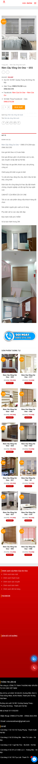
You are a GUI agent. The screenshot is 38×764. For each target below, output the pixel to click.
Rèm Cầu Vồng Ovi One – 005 (10, 548)
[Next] (33, 32)
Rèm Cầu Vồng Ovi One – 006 (28, 410)
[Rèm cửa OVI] (9, 3)
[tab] (19, 135)
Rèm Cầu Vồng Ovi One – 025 (10, 376)
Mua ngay (18, 107)
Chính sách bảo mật (10, 574)
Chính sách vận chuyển (11, 582)
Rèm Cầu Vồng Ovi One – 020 (10, 410)
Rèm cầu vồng (8, 118)
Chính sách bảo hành (10, 585)
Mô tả (4, 135)
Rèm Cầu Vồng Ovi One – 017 (28, 376)
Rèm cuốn (16, 118)
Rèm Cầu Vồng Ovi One (10, 145)
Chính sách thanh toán (11, 578)
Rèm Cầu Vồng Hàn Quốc (18, 65)
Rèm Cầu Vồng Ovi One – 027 (10, 514)
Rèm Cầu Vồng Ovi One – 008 (28, 548)
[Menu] (34, 3)
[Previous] (5, 32)
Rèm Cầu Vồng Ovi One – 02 (28, 479)
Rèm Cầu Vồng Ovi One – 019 (28, 514)
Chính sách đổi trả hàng (11, 589)
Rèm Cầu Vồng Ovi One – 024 (10, 445)
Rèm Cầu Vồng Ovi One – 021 (10, 479)
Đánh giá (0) (6, 139)
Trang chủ (5, 65)
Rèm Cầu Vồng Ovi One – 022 (28, 445)
